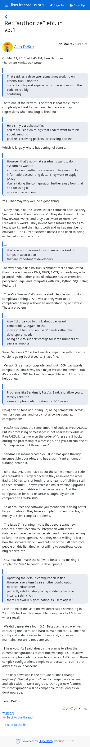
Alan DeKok (24, 46)
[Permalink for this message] (85, 709)
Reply (9, 713)
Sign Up (79, 5)
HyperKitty (46, 741)
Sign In (58, 5)
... (5, 70)
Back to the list (16, 725)
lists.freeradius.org (27, 5)
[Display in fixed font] (79, 709)
